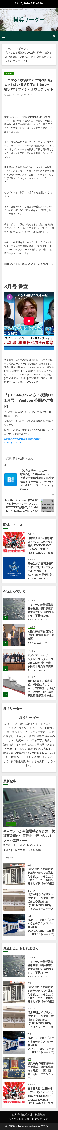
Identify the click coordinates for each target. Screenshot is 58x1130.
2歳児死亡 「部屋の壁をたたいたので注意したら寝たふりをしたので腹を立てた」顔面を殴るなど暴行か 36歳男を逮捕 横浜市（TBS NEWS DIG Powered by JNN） (41, 881)
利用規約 (40, 1114)
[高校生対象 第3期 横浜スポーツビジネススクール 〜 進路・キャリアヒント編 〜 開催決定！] (14, 568)
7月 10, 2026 (36, 670)
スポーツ (9, 73)
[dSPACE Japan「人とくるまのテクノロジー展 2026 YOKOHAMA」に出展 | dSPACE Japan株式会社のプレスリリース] (14, 925)
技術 (29, 916)
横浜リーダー (29, 19)
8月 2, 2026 (36, 643)
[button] (3, 36)
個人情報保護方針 (22, 1114)
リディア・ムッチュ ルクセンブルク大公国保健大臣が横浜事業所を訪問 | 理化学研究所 (40, 661)
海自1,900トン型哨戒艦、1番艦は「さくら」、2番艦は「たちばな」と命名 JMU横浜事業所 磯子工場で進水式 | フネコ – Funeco (41, 690)
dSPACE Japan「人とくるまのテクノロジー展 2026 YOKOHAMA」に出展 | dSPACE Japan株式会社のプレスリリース (41, 929)
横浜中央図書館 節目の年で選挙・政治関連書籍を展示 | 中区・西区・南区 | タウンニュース (41, 1070)
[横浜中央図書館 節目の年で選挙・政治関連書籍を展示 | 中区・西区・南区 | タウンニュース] (14, 1068)
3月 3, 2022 (29, 95)
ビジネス (31, 600)
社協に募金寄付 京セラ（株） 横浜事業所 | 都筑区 (41, 634)
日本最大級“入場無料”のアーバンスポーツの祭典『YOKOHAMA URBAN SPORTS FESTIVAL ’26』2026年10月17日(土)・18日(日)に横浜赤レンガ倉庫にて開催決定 (41, 550)
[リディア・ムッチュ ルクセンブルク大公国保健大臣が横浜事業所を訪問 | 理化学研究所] (14, 660)
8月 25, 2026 (36, 620)
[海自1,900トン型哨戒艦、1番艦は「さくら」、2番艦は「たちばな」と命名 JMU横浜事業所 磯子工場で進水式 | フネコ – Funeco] (14, 686)
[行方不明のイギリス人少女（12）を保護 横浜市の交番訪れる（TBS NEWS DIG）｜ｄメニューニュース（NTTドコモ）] (14, 900)
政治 (29, 1059)
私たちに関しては (19, 1119)
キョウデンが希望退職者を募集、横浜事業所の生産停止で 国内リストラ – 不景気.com (41, 610)
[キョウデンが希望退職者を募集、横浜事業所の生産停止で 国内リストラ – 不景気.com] (14, 609)
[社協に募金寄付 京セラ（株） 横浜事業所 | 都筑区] (14, 635)
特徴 (29, 865)
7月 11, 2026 (36, 579)
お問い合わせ (40, 1119)
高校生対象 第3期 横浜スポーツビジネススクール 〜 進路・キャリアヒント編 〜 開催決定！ (41, 569)
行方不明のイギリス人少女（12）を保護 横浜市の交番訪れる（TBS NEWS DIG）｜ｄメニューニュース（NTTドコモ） (41, 903)
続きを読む (10, 857)
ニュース (31, 891)
